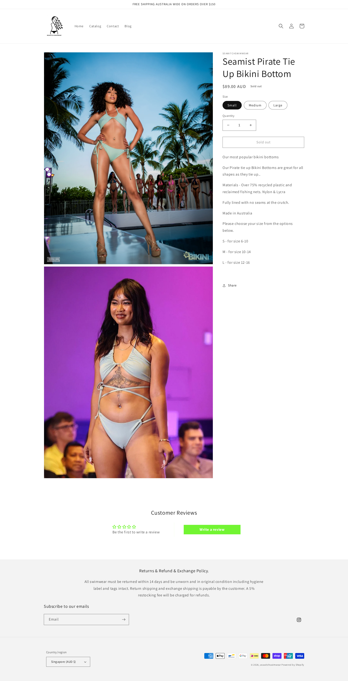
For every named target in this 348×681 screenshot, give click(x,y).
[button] (281, 26)
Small (232, 105)
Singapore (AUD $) (63, 662)
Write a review (212, 529)
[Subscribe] (123, 619)
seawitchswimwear (270, 664)
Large (277, 105)
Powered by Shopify (292, 664)
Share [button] (232, 285)
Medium (255, 105)
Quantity (228, 116)
